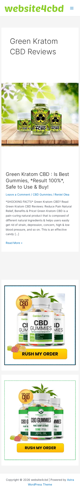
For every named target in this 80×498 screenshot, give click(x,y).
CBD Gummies (42, 194)
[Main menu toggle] (72, 8)
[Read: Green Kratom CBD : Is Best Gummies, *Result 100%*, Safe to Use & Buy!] (39, 114)
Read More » (14, 243)
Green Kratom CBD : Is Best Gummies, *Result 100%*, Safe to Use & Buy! (37, 180)
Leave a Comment (18, 194)
